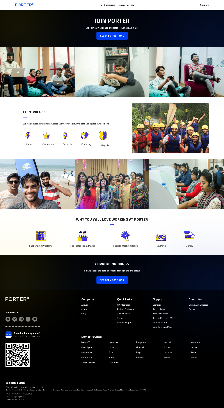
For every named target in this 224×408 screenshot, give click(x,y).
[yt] (34, 319)
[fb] (7, 319)
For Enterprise (107, 5)
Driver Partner (126, 5)
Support (204, 5)
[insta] (21, 319)
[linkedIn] (28, 319)
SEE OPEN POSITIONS (112, 36)
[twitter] (14, 319)
